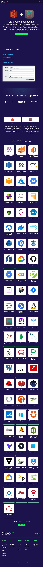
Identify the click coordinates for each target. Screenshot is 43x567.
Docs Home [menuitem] (12, 542)
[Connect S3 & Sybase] (33, 385)
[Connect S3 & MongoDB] (21, 339)
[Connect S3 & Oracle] (21, 354)
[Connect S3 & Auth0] (33, 417)
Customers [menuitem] (4, 553)
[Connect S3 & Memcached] (9, 323)
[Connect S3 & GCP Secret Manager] (9, 479)
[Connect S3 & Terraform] (9, 448)
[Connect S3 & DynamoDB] (9, 245)
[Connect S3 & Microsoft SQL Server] (9, 339)
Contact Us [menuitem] (36, 542)
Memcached (31, 124)
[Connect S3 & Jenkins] (21, 292)
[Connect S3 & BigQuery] (33, 183)
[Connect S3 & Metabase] (33, 323)
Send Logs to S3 (7, 57)
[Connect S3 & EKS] (21, 245)
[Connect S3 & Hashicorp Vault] (9, 463)
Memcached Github (8, 62)
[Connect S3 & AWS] (33, 167)
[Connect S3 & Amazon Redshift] (9, 167)
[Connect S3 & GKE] (9, 276)
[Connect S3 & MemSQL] (21, 323)
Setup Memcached (8, 54)
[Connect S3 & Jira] (33, 292)
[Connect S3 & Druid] (33, 229)
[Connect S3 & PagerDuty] (33, 354)
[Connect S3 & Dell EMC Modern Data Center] (33, 214)
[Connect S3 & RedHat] (9, 385)
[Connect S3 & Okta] (9, 494)
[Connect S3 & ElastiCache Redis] (33, 245)
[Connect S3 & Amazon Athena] (21, 151)
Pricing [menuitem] (3, 552)
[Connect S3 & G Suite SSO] (33, 463)
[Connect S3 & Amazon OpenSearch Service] (33, 151)
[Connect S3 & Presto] (21, 370)
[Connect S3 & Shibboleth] (21, 432)
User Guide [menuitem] (12, 544)
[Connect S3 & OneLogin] (21, 448)
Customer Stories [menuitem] (19, 550)
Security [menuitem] (27, 546)
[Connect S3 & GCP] (21, 261)
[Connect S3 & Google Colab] (21, 276)
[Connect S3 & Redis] (21, 385)
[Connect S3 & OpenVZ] (9, 354)
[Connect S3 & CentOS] (9, 198)
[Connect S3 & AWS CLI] (9, 183)
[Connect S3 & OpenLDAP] (21, 463)
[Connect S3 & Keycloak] (9, 432)
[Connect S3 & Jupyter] (9, 307)
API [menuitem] (10, 547)
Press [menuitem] (26, 549)
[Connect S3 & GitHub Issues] (33, 261)
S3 (12, 124)
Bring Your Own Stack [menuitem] (5, 549)
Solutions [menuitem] (4, 545)
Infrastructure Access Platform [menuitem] (5, 543)
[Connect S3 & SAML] (9, 510)
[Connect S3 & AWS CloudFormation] (33, 432)
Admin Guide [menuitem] (12, 546)
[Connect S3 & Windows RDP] (9, 417)
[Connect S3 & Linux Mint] (33, 479)
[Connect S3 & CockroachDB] (9, 214)
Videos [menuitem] (19, 546)
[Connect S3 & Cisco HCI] (21, 198)
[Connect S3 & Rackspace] (33, 370)
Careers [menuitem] (26, 544)
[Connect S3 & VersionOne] (33, 401)
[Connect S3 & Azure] (21, 183)
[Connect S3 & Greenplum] (33, 276)
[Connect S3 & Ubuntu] (21, 401)
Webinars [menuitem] (19, 547)
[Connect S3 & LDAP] (21, 494)
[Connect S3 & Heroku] (9, 292)
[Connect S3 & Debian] (21, 214)
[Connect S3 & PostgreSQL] (9, 370)
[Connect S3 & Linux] (33, 307)
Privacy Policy (19, 562)
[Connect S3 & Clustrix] (33, 198)
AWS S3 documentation (9, 60)
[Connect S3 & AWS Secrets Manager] (33, 494)
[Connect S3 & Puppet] (21, 479)
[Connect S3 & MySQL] (33, 339)
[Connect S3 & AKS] (9, 151)
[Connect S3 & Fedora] (9, 261)
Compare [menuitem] (4, 555)
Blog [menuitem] (18, 542)
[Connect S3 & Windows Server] (21, 417)
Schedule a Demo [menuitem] (36, 545)
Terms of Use (37, 562)
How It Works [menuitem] (4, 547)
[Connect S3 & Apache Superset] (21, 167)
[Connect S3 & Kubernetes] (21, 307)
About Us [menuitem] (27, 542)
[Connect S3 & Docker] (21, 229)
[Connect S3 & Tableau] (9, 401)
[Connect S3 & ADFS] (33, 448)
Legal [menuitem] (26, 547)
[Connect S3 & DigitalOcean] (9, 229)
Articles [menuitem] (19, 544)
